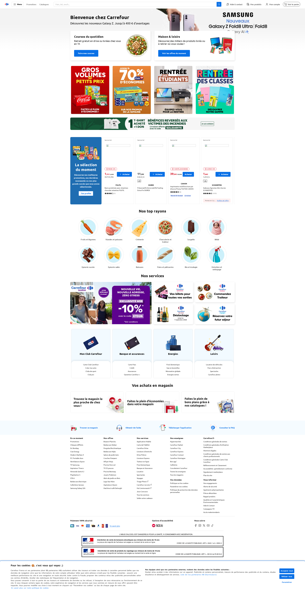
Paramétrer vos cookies (179, 486)
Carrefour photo (214, 374)
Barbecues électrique (78, 481)
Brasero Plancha (110, 441)
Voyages (140, 478)
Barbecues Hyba (110, 451)
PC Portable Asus (76, 458)
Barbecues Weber (110, 445)
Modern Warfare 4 (77, 455)
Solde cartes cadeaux (144, 498)
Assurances (132, 371)
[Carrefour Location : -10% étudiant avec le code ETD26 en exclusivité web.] (111, 303)
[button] (17, 4)
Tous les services (143, 495)
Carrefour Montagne (177, 458)
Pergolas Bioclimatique (112, 448)
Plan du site (207, 475)
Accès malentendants (211, 512)
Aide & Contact (209, 505)
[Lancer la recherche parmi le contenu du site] (219, 4)
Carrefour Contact (177, 455)
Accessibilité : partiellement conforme (217, 469)
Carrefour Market (176, 445)
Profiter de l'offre (223, 200)
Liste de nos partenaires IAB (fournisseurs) (198, 574)
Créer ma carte (90, 368)
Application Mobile (144, 441)
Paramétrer (287, 582)
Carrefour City (175, 448)
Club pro (91, 374)
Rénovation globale (173, 371)
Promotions (74, 441)
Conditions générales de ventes (215, 441)
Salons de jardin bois (111, 455)
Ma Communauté (143, 488)
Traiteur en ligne (143, 461)
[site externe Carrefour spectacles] (173, 292)
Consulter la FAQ (227, 427)
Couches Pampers (110, 458)
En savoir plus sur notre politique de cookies (30, 588)
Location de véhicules (214, 364)
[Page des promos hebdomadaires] (132, 90)
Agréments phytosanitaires (213, 490)
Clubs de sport (91, 371)
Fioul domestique (173, 364)
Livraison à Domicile (144, 451)
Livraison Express (143, 458)
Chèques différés (76, 445)
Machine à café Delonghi (113, 488)
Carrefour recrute (143, 485)
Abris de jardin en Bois (112, 478)
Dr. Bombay (74, 448)
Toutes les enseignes (178, 471)
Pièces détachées (210, 493)
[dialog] (152, 576)
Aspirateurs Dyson (110, 485)
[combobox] (137, 4)
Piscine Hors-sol (109, 465)
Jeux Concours (142, 491)
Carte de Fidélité (143, 445)
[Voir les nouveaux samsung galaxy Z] (152, 30)
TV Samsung (74, 465)
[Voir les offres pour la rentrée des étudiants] (173, 90)
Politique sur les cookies (179, 483)
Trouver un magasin (89, 427)
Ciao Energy (74, 451)
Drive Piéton (141, 455)
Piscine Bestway (110, 471)
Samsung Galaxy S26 (77, 488)
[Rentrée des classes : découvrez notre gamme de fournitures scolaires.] (215, 90)
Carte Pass (132, 364)
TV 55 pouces (109, 468)
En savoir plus (115, 526)
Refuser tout (287, 576)
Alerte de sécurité (210, 486)
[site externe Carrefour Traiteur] (215, 292)
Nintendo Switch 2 (77, 471)
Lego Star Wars (109, 481)
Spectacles (214, 371)
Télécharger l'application (180, 427)
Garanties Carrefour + (132, 374)
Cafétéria (173, 465)
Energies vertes (173, 374)
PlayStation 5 (75, 475)
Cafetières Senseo (77, 485)
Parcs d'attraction (214, 368)
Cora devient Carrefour (178, 468)
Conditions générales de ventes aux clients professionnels (216, 455)
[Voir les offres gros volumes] (90, 90)
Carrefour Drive (142, 448)
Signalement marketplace (213, 472)
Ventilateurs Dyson (77, 461)
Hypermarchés (175, 441)
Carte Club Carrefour (91, 364)
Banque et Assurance (144, 468)
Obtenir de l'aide (133, 427)
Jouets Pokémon (110, 475)
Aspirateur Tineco (77, 468)
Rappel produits (209, 496)
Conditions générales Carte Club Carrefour (215, 461)
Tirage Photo (142, 481)
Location (140, 471)
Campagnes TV (208, 509)
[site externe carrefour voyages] (215, 314)
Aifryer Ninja (108, 461)
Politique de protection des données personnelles (184, 491)
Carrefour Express (176, 451)
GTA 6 (72, 478)
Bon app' (173, 461)
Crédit (132, 368)
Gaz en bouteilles (173, 368)
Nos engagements (210, 483)
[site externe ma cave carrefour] (173, 314)
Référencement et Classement (214, 465)
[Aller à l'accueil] (7, 4)
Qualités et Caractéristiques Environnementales (214, 501)
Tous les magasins (176, 475)
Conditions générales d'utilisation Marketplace (216, 446)
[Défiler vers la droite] (229, 171)
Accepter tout (287, 571)
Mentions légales (209, 450)
